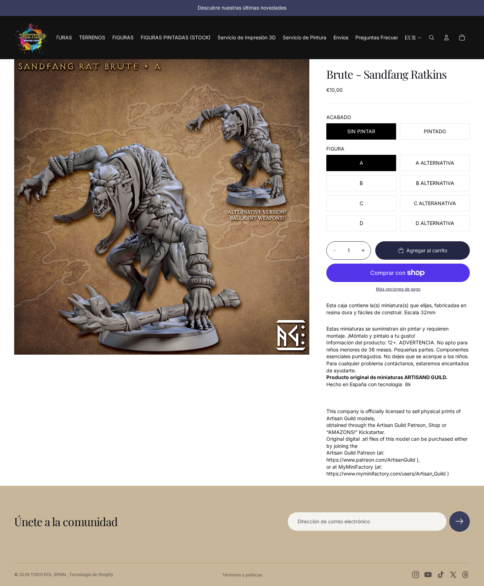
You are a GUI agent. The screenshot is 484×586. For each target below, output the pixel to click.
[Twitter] (453, 574)
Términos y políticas (242, 574)
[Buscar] (431, 37)
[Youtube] (428, 574)
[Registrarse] (459, 521)
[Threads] (465, 574)
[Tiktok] (441, 574)
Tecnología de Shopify (91, 574)
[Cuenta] (446, 37)
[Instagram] (415, 574)
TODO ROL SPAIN (48, 574)
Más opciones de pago (398, 289)
